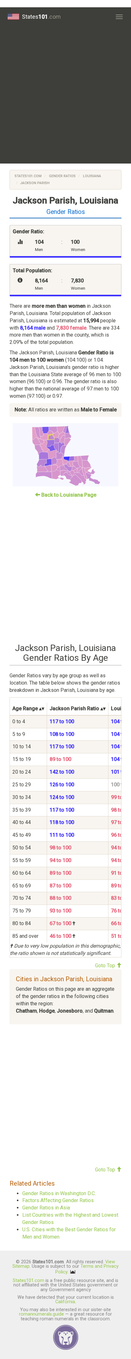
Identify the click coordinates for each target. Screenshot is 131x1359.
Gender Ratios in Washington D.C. (59, 1193)
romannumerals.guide (41, 1314)
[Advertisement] (65, 94)
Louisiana (91, 176)
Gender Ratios (62, 176)
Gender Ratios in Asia (46, 1208)
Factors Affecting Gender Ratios (58, 1200)
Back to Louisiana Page (68, 495)
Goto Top (105, 966)
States (41, 16)
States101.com (28, 176)
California (65, 1301)
